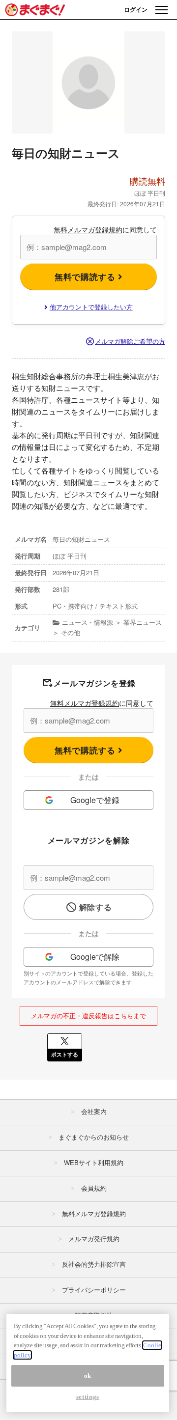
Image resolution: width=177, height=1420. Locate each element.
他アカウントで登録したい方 (91, 306)
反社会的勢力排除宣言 (94, 1264)
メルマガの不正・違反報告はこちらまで (88, 1015)
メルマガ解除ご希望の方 (130, 341)
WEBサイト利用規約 (93, 1163)
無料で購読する (86, 276)
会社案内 (94, 1111)
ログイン (136, 9)
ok (87, 1375)
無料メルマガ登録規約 (88, 229)
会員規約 (94, 1188)
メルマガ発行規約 (93, 1239)
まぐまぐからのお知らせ (94, 1137)
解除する (95, 907)
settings (87, 1396)
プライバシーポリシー (94, 1290)
